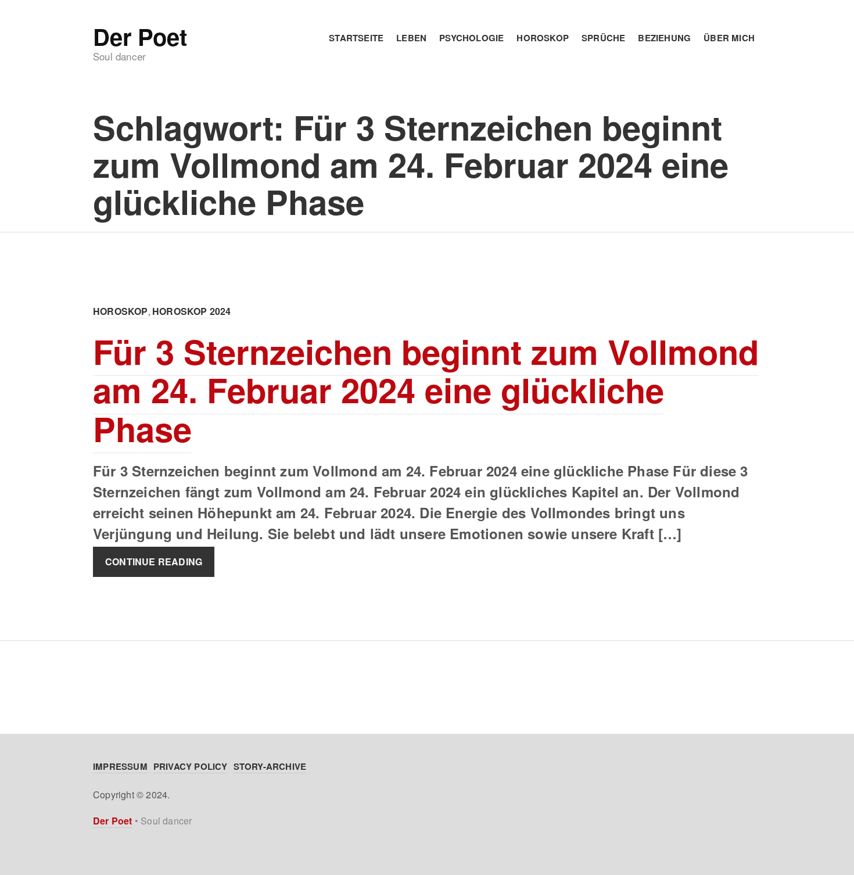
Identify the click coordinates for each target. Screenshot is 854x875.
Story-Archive (270, 766)
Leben (411, 37)
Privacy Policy (190, 766)
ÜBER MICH (729, 37)
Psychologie (471, 37)
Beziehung (664, 37)
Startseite (356, 37)
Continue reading (153, 562)
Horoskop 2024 (191, 311)
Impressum (120, 766)
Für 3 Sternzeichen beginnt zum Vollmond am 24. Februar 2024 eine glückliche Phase (426, 390)
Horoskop (542, 37)
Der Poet (139, 36)
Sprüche (603, 37)
